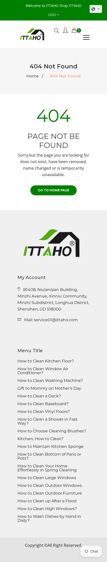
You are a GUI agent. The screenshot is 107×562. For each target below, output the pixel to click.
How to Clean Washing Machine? (50, 381)
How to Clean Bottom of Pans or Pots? (49, 456)
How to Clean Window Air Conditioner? (42, 371)
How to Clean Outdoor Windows (49, 486)
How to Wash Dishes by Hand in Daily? (49, 519)
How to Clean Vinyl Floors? (43, 412)
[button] (96, 9)
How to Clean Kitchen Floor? (45, 361)
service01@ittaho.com (56, 319)
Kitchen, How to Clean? (40, 439)
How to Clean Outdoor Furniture (49, 493)
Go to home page (53, 190)
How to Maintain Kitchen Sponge (50, 447)
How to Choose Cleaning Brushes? (51, 431)
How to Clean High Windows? (47, 509)
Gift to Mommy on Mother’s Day (49, 388)
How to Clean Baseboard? (43, 404)
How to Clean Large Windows (46, 478)
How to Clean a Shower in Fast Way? (47, 421)
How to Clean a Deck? (39, 396)
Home (32, 76)
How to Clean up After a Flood (47, 501)
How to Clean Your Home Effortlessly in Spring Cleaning (47, 468)
